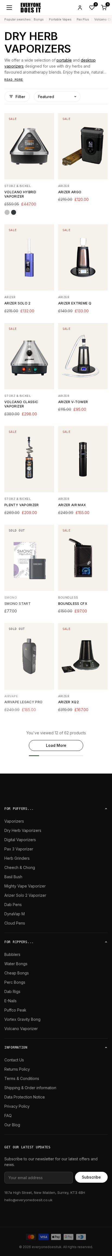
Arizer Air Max (72, 505)
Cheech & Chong (19, 867)
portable (64, 60)
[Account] (80, 7)
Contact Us (14, 1060)
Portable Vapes (60, 19)
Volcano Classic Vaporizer (21, 404)
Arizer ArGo (70, 192)
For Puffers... (19, 809)
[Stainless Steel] (7, 212)
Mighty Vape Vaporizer (25, 886)
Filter (20, 96)
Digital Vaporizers (20, 839)
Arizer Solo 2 (17, 303)
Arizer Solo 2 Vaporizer (25, 895)
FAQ (8, 1115)
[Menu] (9, 7)
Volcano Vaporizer (21, 1028)
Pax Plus (83, 19)
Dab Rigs (12, 991)
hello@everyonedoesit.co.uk (28, 1200)
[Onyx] (13, 212)
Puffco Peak (15, 1010)
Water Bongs (15, 963)
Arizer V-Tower (73, 402)
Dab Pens (13, 904)
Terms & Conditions (21, 1078)
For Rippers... (19, 942)
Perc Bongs (14, 982)
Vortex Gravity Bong (22, 1019)
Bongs (39, 19)
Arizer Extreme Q (75, 303)
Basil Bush (13, 876)
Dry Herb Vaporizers (22, 830)
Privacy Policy (17, 1106)
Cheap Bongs (16, 973)
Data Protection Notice (24, 1097)
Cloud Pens (14, 923)
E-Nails (10, 1000)
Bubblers (12, 954)
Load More (56, 745)
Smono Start (17, 604)
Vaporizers (14, 821)
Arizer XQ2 (68, 702)
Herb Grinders (17, 858)
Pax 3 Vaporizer (18, 849)
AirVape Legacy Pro (23, 702)
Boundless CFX (73, 604)
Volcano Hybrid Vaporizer (20, 194)
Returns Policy (17, 1069)
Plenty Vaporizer (21, 505)
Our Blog (12, 1124)
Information (15, 1047)
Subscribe (91, 1177)
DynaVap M (14, 913)
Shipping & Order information (30, 1087)
